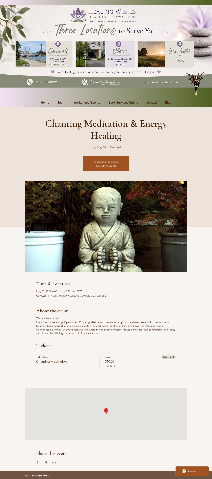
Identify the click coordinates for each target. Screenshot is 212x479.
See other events (106, 165)
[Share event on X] (46, 462)
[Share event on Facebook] (37, 462)
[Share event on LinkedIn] (54, 462)
